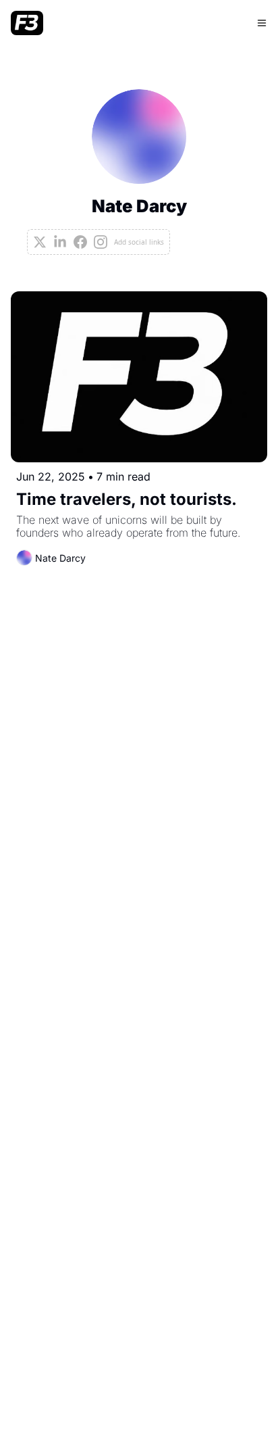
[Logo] (27, 23)
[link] (139, 172)
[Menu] (261, 23)
